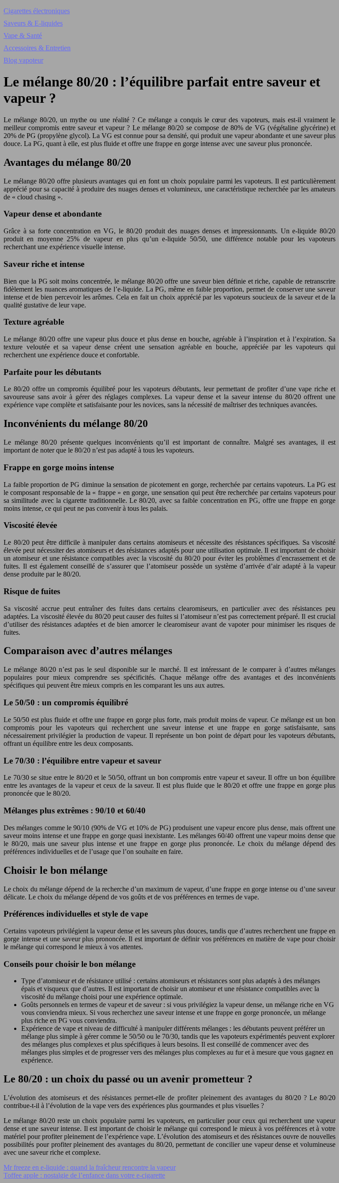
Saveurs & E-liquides (33, 23)
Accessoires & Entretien (37, 48)
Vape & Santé (23, 35)
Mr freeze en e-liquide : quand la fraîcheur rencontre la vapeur (90, 1167)
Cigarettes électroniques (37, 11)
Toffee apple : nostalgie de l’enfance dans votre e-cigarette (84, 1175)
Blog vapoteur (23, 60)
